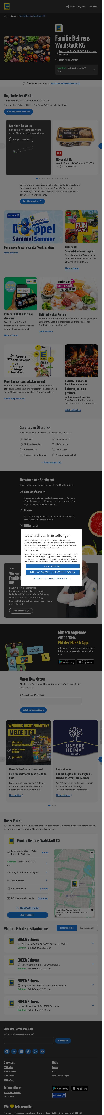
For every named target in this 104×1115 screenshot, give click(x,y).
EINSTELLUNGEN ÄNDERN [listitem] (50, 578)
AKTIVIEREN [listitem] (52, 566)
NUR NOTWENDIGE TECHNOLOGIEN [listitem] (52, 572)
